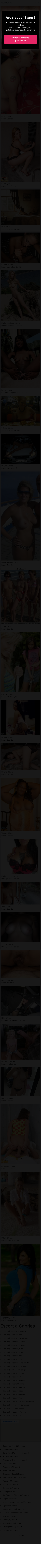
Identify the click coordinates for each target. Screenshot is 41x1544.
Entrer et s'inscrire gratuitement (20, 39)
